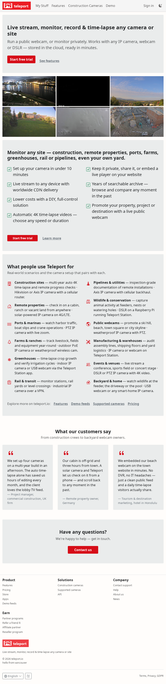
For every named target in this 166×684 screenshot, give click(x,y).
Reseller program (12, 632)
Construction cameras (70, 585)
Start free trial (21, 59)
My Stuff (42, 5)
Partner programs (12, 618)
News (116, 599)
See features (49, 61)
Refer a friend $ (11, 623)
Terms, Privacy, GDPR (151, 676)
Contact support (122, 585)
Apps (5, 599)
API (60, 594)
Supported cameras (109, 404)
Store (5, 594)
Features (58, 5)
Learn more (52, 238)
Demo (110, 5)
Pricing (133, 404)
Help (116, 590)
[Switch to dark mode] (28, 676)
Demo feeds (80, 404)
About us (118, 594)
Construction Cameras (85, 5)
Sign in (149, 5)
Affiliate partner (11, 627)
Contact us (83, 550)
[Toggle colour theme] (160, 6)
